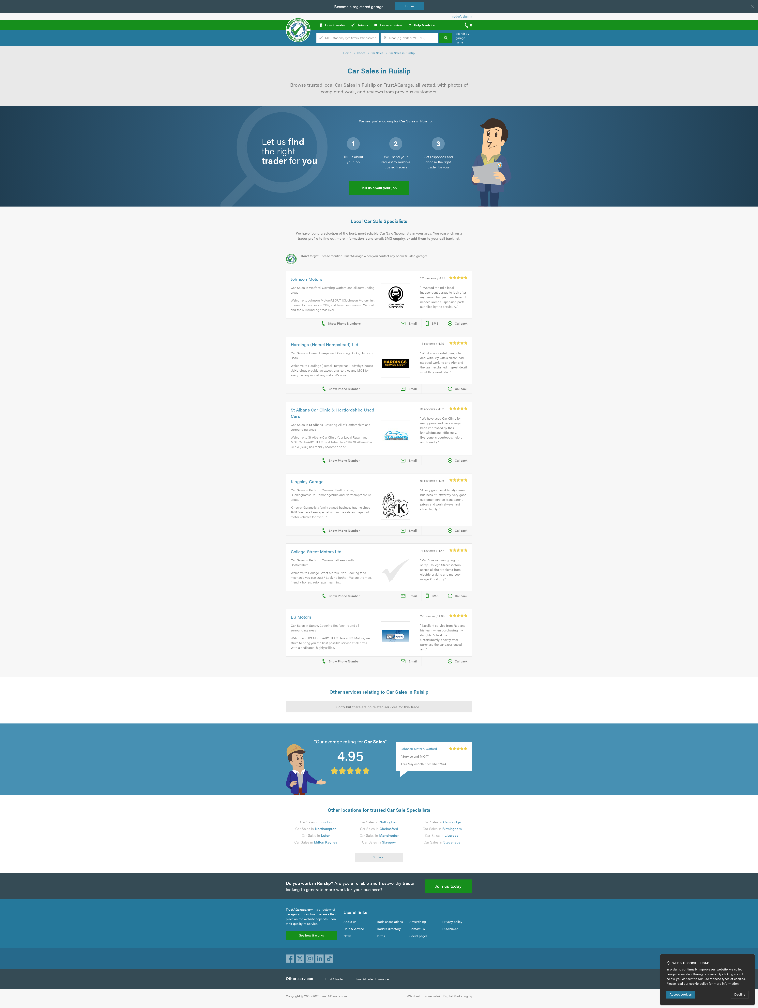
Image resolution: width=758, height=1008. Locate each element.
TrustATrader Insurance (372, 979)
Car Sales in (316, 821)
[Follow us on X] (300, 958)
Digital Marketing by (457, 996)
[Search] (445, 38)
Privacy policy (452, 921)
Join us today (448, 886)
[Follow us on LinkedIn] (319, 958)
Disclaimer (450, 928)
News (347, 936)
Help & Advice (353, 928)
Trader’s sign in (461, 16)
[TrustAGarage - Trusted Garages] (298, 24)
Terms (380, 936)
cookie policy (698, 983)
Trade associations (389, 921)
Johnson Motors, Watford (419, 753)
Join (409, 6)
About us (349, 921)
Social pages (418, 936)
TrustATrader (334, 979)
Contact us (417, 928)
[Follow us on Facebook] (290, 958)
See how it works (311, 935)
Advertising (417, 921)
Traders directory (388, 928)
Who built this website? (423, 996)
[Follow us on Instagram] (310, 958)
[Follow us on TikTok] (329, 958)
